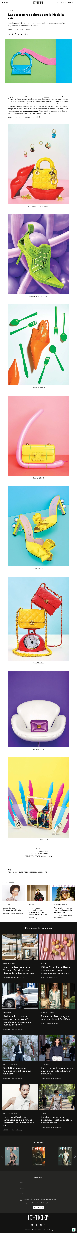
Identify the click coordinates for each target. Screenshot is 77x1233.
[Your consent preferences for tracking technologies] (73, 1230)
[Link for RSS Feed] (45, 1225)
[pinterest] (15, 34)
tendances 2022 (30, 872)
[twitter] (21, 34)
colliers (56, 106)
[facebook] (12, 34)
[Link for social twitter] (32, 1225)
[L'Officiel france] (38, 2)
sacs (67, 106)
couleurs (19, 872)
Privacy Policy (47, 1203)
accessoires (43, 872)
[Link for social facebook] (36, 1225)
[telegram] (27, 34)
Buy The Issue (61, 2)
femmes (11, 872)
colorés (46, 97)
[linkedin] (18, 34)
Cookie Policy (48, 1230)
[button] (75, 1156)
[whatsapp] (24, 34)
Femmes (11, 10)
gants (35, 106)
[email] (9, 34)
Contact (26, 1230)
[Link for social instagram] (41, 1225)
